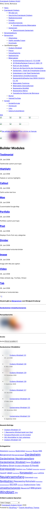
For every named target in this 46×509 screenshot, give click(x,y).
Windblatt (7, 492)
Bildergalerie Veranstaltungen (23, 86)
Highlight (5, 168)
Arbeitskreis (12, 451)
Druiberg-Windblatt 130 (18, 364)
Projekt (36, 477)
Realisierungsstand (15, 18)
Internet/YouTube (15, 98)
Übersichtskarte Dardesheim (23, 30)
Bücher (11, 96)
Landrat (35, 473)
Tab (2, 283)
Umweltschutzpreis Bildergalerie (24, 25)
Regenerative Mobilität (21, 88)
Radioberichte (14, 56)
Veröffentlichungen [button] (11, 45)
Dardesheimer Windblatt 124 (20, 416)
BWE (40, 451)
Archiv (2, 341)
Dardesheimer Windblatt (13, 462)
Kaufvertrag (16, 473)
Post (2, 226)
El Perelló (34, 465)
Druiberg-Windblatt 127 (18, 390)
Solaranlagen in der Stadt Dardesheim (26, 73)
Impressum (13, 106)
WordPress (13, 508)
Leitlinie (41, 473)
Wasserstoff (25, 488)
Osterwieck (29, 477)
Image (3, 254)
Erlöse (24, 469)
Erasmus (18, 469)
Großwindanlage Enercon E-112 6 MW (26, 61)
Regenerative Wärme (20, 91)
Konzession (26, 472)
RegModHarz (7, 481)
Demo (28, 462)
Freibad (29, 469)
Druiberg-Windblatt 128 (18, 381)
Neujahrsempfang (12, 477)
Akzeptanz (4, 451)
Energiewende (7, 469)
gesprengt (42, 469)
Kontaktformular (14, 103)
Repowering (19, 481)
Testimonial (6, 154)
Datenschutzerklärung (16, 111)
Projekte (11, 20)
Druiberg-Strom (7, 465)
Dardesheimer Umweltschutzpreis (25, 76)
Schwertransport (4, 485)
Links (10, 108)
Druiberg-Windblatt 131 (18, 355)
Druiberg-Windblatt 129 (18, 373)
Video (3, 268)
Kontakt (7, 101)
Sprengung (21, 485)
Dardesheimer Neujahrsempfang (17, 458)
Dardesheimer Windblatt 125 (20, 408)
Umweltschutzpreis (16, 23)
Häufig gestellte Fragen (17, 40)
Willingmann (35, 488)
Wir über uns (13, 13)
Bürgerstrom (8, 35)
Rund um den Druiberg (21, 66)
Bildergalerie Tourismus (21, 83)
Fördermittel (36, 469)
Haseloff (3, 473)
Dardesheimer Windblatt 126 (20, 399)
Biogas (35, 451)
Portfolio (5, 211)
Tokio (38, 485)
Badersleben (20, 451)
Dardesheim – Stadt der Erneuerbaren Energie (29, 71)
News (6, 8)
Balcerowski (29, 451)
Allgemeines (13, 38)
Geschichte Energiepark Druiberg (20, 15)
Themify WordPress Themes (29, 508)
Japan (9, 473)
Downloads (13, 43)
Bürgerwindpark (18, 455)
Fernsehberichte (14, 53)
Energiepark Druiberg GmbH (12, 505)
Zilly (16, 493)
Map (2, 197)
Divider (4, 240)
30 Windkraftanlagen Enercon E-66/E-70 (27, 63)
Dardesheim (13, 28)
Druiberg (35, 462)
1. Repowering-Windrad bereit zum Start (18, 432)
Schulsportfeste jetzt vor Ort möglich (17, 435)
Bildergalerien (13, 58)
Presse (11, 51)
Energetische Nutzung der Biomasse (26, 93)
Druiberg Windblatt (15, 48)
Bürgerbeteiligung (10, 33)
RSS (1, 115)
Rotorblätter (39, 481)
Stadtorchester (30, 485)
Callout (4, 183)
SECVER (13, 484)
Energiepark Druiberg (11, 10)
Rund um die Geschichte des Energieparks (28, 68)
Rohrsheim (31, 481)
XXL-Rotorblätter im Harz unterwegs (17, 437)
